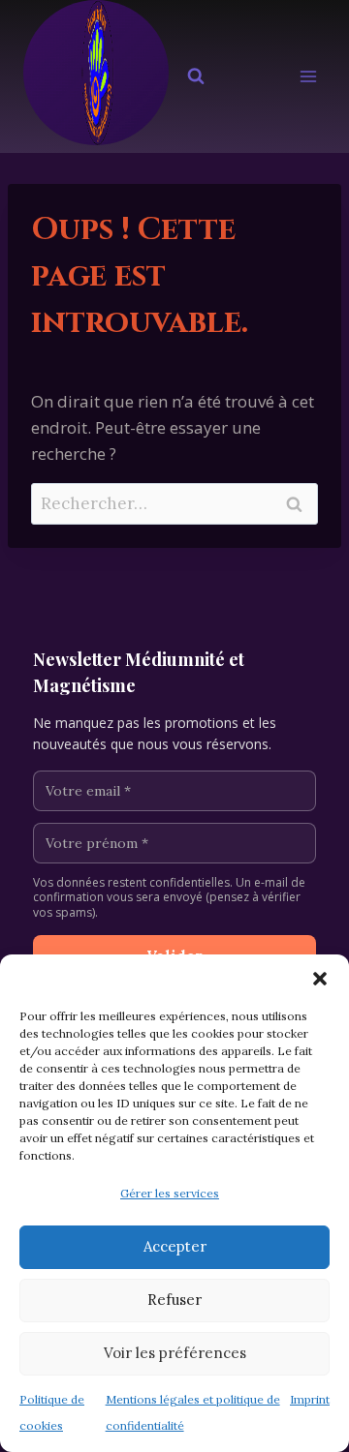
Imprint (310, 1399)
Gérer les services (169, 1193)
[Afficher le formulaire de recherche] (195, 76)
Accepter (174, 1246)
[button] (320, 978)
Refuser (174, 1299)
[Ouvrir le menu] (308, 77)
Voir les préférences (175, 1353)
